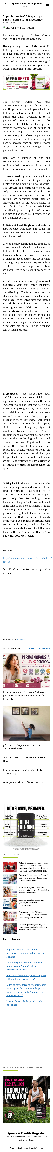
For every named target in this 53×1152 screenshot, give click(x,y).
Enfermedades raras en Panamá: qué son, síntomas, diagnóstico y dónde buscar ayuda (34, 878)
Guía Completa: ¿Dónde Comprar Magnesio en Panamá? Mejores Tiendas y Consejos (24, 966)
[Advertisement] (26, 361)
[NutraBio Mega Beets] (26, 89)
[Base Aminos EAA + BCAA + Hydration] (26, 1099)
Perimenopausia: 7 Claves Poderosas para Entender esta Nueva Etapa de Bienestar (24, 695)
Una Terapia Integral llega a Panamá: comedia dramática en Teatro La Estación (33, 927)
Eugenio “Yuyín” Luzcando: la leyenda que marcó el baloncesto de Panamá (25, 953)
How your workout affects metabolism (25, 782)
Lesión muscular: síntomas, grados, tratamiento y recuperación (31, 902)
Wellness (20, 639)
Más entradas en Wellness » (39, 648)
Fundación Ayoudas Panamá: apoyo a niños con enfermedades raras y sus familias (34, 890)
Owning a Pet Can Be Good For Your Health (24, 759)
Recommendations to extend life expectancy (23, 771)
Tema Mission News (18, 1148)
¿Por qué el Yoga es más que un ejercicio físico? (21, 746)
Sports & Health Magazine (26, 3)
